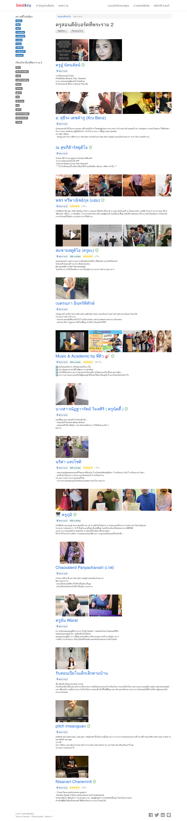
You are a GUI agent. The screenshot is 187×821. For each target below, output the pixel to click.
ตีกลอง (18, 84)
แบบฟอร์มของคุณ (118, 5)
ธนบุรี (18, 28)
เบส (17, 105)
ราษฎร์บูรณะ (20, 51)
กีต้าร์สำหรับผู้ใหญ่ (22, 72)
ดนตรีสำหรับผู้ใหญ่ (22, 80)
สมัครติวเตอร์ (161, 5)
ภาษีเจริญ (19, 48)
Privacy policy (37, 816)
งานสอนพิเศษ (141, 5)
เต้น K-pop (19, 101)
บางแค (18, 44)
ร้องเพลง (19, 88)
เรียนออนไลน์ (77, 30)
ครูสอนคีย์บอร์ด (64, 16)
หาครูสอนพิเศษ (45, 5)
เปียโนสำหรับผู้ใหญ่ (22, 114)
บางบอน (18, 40)
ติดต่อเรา (49, 816)
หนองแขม (19, 55)
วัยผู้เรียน (61, 30)
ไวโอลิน (18, 122)
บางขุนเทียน (20, 32)
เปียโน (18, 110)
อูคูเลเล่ (18, 93)
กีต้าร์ (18, 67)
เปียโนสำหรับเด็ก (21, 118)
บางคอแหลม (20, 36)
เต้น (17, 97)
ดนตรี (18, 76)
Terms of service (22, 816)
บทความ (63, 5)
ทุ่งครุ (18, 25)
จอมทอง (18, 21)
